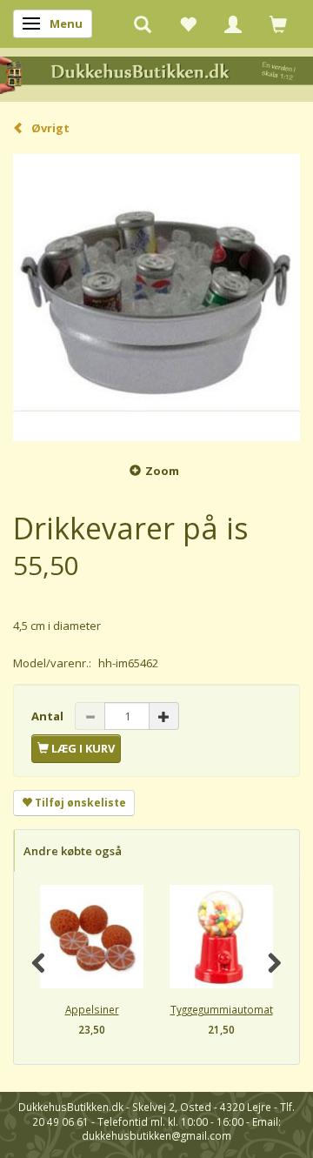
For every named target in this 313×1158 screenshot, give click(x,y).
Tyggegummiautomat (221, 1009)
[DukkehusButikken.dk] (156, 73)
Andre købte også (72, 851)
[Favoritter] (188, 23)
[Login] (233, 23)
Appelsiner (92, 1009)
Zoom (162, 471)
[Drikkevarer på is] (156, 297)
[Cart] (278, 23)
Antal (48, 716)
